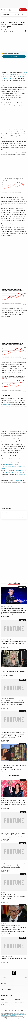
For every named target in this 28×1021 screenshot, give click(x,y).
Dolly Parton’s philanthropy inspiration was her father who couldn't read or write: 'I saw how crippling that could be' (13, 834)
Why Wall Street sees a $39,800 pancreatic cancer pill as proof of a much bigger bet (13, 642)
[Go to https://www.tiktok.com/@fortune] (18, 1010)
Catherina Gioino (7, 646)
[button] (6, 30)
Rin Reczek (5, 901)
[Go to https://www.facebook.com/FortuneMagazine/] (6, 1010)
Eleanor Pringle (6, 933)
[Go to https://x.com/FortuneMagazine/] (9, 1010)
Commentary (5, 698)
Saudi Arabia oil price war (10, 464)
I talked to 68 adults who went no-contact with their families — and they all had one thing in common (13, 896)
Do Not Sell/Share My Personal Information (9, 1015)
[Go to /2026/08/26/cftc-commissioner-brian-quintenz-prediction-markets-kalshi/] (14, 687)
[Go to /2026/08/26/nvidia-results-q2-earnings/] (14, 719)
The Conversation (15, 901)
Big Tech (3, 606)
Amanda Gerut (6, 616)
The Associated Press (17, 769)
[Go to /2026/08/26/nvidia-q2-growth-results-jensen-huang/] (14, 595)
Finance (4, 19)
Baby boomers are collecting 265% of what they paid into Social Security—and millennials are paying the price (13, 865)
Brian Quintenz (6, 707)
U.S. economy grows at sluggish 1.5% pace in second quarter (13, 766)
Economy (4, 763)
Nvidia (10, 606)
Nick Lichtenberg (7, 870)
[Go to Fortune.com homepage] (7, 10)
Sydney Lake (6, 808)
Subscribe (22, 10)
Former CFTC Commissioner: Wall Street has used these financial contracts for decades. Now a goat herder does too (13, 702)
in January (6, 404)
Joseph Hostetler (7, 961)
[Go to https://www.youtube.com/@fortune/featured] (21, 1010)
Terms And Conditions (19, 1002)
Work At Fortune (4, 1002)
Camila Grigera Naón (8, 675)
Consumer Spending (14, 763)
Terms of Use (8, 1014)
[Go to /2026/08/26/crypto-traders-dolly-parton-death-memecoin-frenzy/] (14, 658)
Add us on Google (14, 56)
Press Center (17, 999)
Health (3, 639)
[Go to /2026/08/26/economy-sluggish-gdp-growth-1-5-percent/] (14, 752)
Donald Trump (13, 19)
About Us (3, 999)
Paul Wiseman (6, 769)
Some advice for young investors (10, 461)
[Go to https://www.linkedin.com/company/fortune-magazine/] (12, 1010)
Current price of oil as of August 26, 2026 (13, 958)
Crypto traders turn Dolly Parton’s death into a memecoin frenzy (13, 672)
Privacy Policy (14, 1014)
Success (3, 798)
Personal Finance (6, 956)
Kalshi (12, 698)
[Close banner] (25, 53)
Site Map (3, 1004)
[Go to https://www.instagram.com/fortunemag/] (15, 1010)
